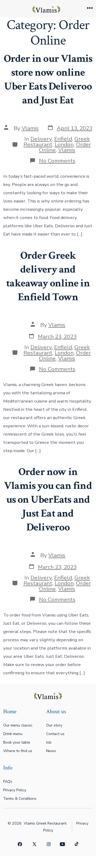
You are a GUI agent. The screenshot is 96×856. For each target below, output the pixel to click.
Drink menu (12, 733)
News (51, 750)
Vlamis (30, 128)
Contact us (55, 733)
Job (48, 742)
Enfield (63, 139)
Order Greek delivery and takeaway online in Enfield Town (48, 276)
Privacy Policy (14, 790)
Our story (54, 725)
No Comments (57, 160)
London (64, 144)
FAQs (7, 781)
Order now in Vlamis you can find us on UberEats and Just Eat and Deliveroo (48, 499)
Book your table (16, 742)
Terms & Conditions (20, 798)
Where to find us (17, 750)
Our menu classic (18, 725)
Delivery (41, 139)
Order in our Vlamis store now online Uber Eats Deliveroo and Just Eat (48, 79)
